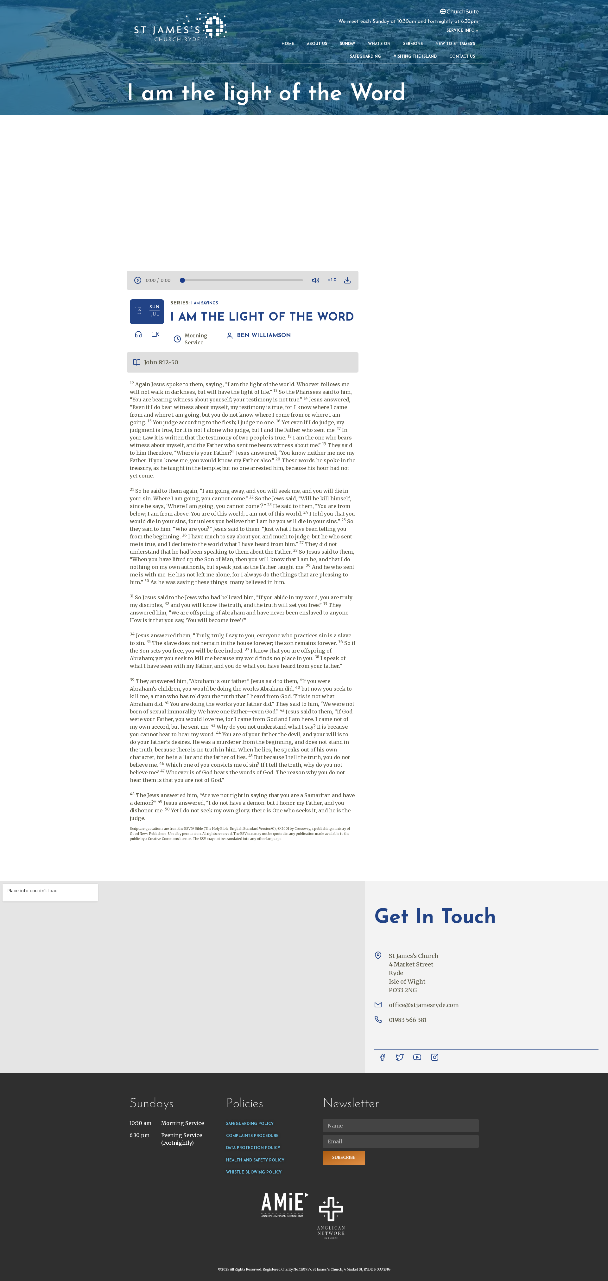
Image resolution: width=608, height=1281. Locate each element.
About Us (317, 44)
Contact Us (462, 57)
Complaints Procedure (252, 1136)
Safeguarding (365, 57)
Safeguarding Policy (250, 1124)
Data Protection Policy (253, 1148)
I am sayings (204, 303)
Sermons (413, 44)
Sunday (347, 44)
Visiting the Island (415, 57)
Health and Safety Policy (255, 1160)
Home (288, 44)
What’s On (379, 44)
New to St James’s (455, 44)
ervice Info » (463, 31)
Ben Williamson (264, 336)
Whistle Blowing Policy (254, 1172)
